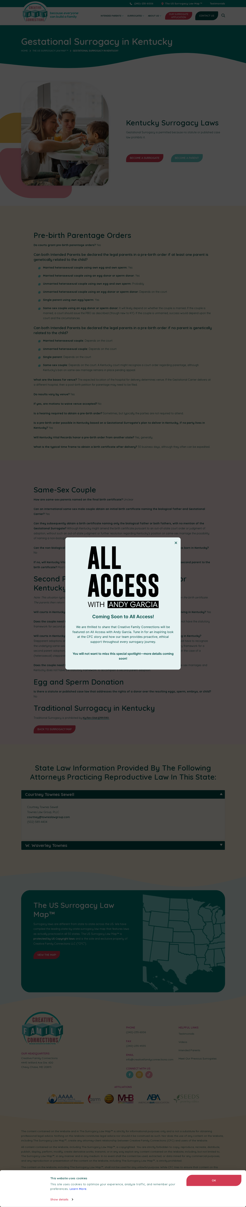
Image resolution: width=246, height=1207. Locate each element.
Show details (59, 1199)
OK (214, 1180)
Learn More (78, 1189)
